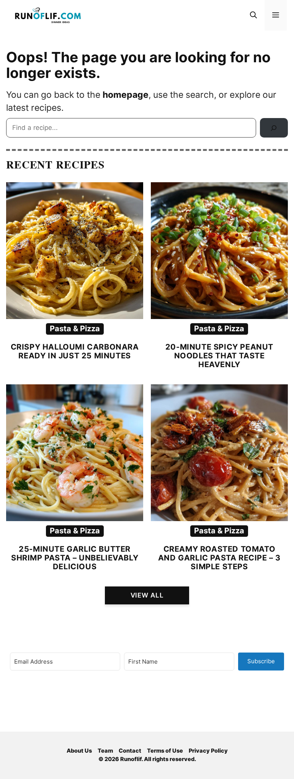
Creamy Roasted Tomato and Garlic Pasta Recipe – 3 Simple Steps (219, 557)
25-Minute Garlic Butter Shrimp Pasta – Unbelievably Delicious (74, 557)
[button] (253, 15)
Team (105, 750)
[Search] (274, 128)
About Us (79, 750)
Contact (130, 750)
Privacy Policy (208, 750)
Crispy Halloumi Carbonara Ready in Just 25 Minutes (75, 351)
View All (147, 595)
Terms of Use (165, 750)
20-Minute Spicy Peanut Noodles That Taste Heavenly (219, 355)
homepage (126, 94)
